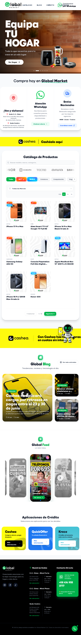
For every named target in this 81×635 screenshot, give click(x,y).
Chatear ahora (39, 124)
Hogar (71, 179)
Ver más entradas (69, 362)
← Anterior (31, 314)
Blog (39, 5)
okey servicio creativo (26, 627)
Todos (11, 179)
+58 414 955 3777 (66, 584)
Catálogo (27, 5)
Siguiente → (50, 314)
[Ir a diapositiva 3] (39, 70)
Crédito (50, 5)
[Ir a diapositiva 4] (42, 70)
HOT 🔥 (21, 179)
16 (71, 194)
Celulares (44, 179)
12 (67, 194)
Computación (58, 179)
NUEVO (32, 179)
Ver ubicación (34, 583)
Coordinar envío (66, 125)
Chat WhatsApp (15, 61)
